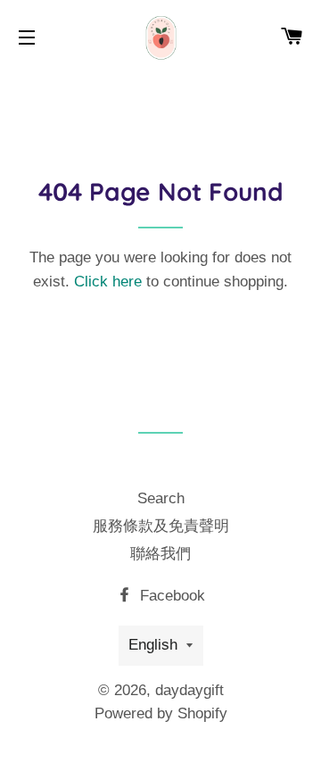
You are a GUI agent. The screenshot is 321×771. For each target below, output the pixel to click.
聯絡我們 (160, 553)
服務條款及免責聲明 (161, 526)
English (152, 644)
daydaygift (189, 690)
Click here (108, 281)
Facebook (170, 595)
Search (161, 498)
